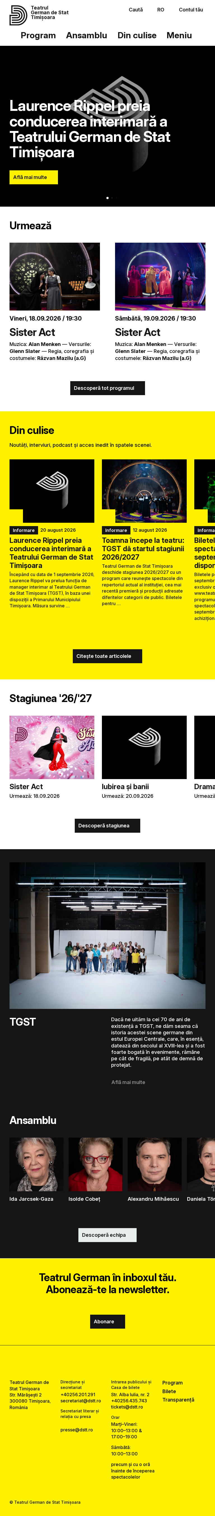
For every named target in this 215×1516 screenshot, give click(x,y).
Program (38, 35)
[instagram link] (107, 1362)
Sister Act (32, 332)
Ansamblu (86, 35)
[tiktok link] (122, 1362)
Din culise (137, 35)
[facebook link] (92, 1362)
